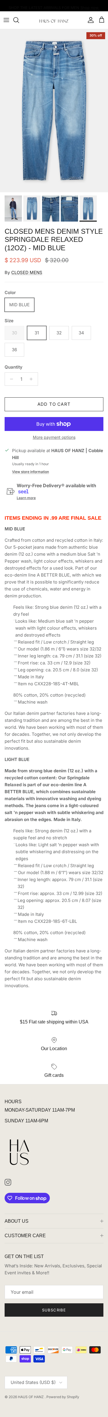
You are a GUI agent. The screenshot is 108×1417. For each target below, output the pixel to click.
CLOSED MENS (26, 272)
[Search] (19, 20)
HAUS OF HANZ (31, 1397)
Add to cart (54, 404)
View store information (30, 472)
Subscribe (54, 1310)
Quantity (13, 367)
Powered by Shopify (62, 1397)
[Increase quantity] (33, 379)
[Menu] (6, 20)
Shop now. (89, 5)
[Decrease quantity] (10, 379)
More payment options (54, 437)
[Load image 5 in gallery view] (54, 111)
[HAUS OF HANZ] (54, 20)
